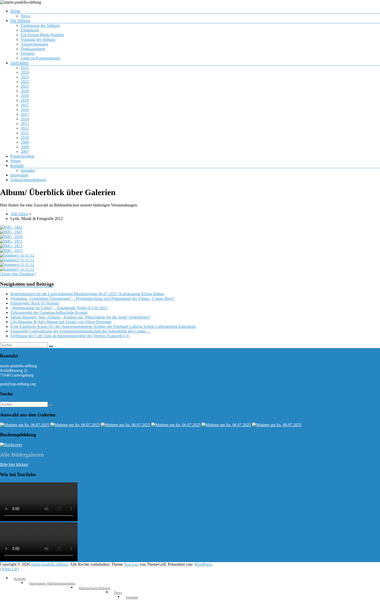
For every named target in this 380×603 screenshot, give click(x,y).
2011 (25, 133)
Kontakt (17, 165)
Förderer (28, 53)
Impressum (19, 175)
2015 (25, 114)
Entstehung (30, 30)
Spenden (28, 170)
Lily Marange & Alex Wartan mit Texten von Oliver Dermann (60, 322)
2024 (25, 72)
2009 (25, 142)
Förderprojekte (22, 156)
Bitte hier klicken (14, 464)
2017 (25, 105)
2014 (25, 119)
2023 (25, 77)
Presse (15, 161)
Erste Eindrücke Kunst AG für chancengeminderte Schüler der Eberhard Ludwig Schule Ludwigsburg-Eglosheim (103, 326)
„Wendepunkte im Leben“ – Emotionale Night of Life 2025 (59, 308)
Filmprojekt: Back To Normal (34, 303)
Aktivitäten (19, 63)
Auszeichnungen (34, 44)
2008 (25, 147)
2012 (25, 128)
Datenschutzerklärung (28, 180)
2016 (25, 109)
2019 (25, 95)
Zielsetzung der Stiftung (40, 25)
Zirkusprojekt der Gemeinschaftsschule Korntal (48, 312)
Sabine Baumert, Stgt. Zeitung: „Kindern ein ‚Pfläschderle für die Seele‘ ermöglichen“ (80, 317)
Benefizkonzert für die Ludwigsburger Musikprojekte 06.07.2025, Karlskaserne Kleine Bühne (87, 294)
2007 (25, 151)
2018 (25, 100)
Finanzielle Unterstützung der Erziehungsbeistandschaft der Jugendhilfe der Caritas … (80, 331)
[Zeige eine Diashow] (17, 274)
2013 (25, 123)
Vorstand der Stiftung (38, 39)
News (25, 16)
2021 (25, 86)
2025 (25, 67)
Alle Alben (19, 214)
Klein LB (9, 569)
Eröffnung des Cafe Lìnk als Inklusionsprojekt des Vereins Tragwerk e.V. (70, 336)
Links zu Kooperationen (40, 58)
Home (15, 11)
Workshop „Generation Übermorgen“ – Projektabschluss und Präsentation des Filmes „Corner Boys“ (92, 298)
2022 (25, 81)
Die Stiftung (20, 20)
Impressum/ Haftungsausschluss (52, 583)
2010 (25, 137)
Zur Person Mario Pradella (42, 35)
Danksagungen (33, 49)
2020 (25, 91)
